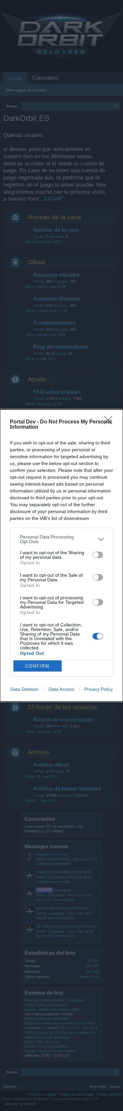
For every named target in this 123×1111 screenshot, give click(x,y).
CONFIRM (37, 666)
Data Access (61, 689)
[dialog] (61, 555)
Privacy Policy (98, 689)
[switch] (97, 555)
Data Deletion (24, 689)
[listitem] (61, 539)
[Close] (110, 422)
